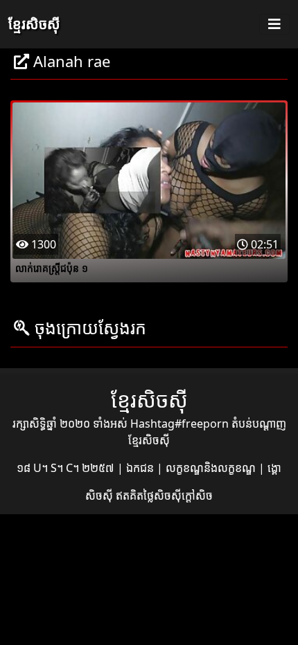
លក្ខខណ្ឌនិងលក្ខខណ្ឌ (212, 467)
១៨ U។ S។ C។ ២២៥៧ (67, 467)
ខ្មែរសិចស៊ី (34, 24)
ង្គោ (274, 467)
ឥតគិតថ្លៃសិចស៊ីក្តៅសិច (164, 495)
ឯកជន (141, 467)
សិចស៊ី (100, 495)
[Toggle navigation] (274, 24)
